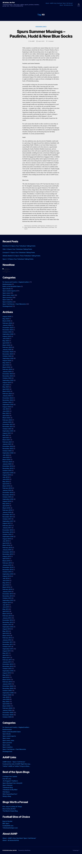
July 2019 (6, 477)
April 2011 (6, 655)
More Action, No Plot (9, 809)
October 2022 (7, 402)
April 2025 (6, 343)
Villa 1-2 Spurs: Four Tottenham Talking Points (17, 249)
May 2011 (6, 653)
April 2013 (6, 611)
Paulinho (38, 227)
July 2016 (6, 541)
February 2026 (7, 323)
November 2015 (8, 554)
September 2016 (8, 536)
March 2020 (6, 459)
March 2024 (6, 367)
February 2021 (7, 442)
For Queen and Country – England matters (16, 282)
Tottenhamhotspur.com (10, 828)
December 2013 (8, 594)
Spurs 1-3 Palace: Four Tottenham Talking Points (18, 259)
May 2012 (6, 631)
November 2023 (8, 376)
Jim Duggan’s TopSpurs (10, 781)
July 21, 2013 (41, 41)
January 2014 (7, 591)
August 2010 (7, 673)
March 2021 (6, 440)
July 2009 (6, 697)
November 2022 (8, 400)
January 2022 (7, 422)
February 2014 (7, 589)
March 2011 (6, 657)
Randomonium (7, 284)
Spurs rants (6, 299)
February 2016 (7, 547)
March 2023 (6, 391)
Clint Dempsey (27, 225)
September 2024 (8, 358)
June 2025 (6, 338)
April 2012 (6, 633)
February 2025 (7, 347)
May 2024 (6, 363)
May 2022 (6, 413)
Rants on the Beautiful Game (12, 286)
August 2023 (7, 382)
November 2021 (8, 426)
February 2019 (7, 488)
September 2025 (8, 334)
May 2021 (6, 435)
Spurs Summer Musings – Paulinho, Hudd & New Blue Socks (41, 34)
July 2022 (6, 409)
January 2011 (7, 662)
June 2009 (6, 699)
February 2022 (7, 420)
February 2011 (7, 660)
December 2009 (8, 686)
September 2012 (8, 627)
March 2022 (6, 418)
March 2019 (6, 486)
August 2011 (7, 651)
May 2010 (6, 675)
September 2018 (8, 499)
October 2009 (7, 690)
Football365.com (8, 826)
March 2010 (6, 679)
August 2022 (7, 407)
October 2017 (7, 519)
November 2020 (8, 448)
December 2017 (8, 514)
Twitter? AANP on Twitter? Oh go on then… (16, 766)
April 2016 (6, 543)
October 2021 (7, 429)
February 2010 (7, 682)
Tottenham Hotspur (5, 271)
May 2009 (6, 701)
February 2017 (7, 525)
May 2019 (6, 481)
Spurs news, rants (41, 26)
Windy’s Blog (7, 796)
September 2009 (8, 693)
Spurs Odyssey (7, 785)
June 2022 (6, 411)
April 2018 (6, 506)
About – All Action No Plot (66, 5)
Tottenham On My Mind (10, 789)
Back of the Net (7, 821)
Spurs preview (7, 297)
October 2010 (7, 668)
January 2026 (7, 325)
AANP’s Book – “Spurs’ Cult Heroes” (14, 762)
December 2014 (8, 567)
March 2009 (6, 706)
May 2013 (6, 609)
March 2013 (6, 613)
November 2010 (8, 666)
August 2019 (7, 475)
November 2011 (8, 644)
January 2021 (7, 444)
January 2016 (7, 550)
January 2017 (7, 528)
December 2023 (8, 374)
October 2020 (7, 451)
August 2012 (7, 629)
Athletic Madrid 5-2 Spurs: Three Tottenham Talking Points (21, 256)
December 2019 (8, 466)
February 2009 (7, 708)
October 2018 (7, 497)
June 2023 (6, 385)
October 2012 (7, 624)
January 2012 (7, 640)
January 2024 (7, 371)
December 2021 (8, 424)
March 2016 (6, 545)
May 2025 (6, 341)
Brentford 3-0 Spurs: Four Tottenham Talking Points (19, 246)
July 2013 (6, 605)
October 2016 (7, 534)
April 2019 (6, 484)
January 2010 (7, 684)
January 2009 (7, 710)
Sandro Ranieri (44, 227)
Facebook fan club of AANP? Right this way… (17, 764)
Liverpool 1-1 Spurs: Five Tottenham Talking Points (19, 252)
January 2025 (7, 349)
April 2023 (6, 389)
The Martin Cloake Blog (10, 811)
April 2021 (6, 437)
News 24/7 (6, 272)
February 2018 (7, 510)
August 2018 (7, 501)
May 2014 (6, 583)
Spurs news (6, 293)
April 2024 (6, 365)
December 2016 (8, 530)
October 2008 (7, 717)
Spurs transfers (8, 302)
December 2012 (8, 620)
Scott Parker (51, 227)
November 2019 (8, 468)
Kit (53, 225)
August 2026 (7, 316)
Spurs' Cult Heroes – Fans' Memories (14, 304)
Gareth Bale (34, 225)
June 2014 (6, 580)
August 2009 (7, 695)
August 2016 (7, 539)
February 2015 (7, 563)
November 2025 (8, 330)
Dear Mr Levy (7, 779)
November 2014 (8, 569)
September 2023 (8, 380)
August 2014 (7, 576)
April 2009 (6, 704)
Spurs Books (7, 288)
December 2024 (8, 352)
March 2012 (6, 635)
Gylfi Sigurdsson (41, 225)
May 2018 (6, 503)
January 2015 (7, 565)
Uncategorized (7, 306)
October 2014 (7, 572)
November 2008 (8, 715)
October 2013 (7, 598)
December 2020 (8, 446)
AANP (33, 41)
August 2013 (7, 602)
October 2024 (7, 356)
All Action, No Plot (9, 2)
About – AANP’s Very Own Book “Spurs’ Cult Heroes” (59, 3)
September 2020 (8, 453)
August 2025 (7, 336)
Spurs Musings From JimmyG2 (12, 783)
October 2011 (7, 646)
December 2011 (8, 642)
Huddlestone (49, 225)
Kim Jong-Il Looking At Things (12, 806)
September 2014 (8, 574)
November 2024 (8, 354)
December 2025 (8, 327)
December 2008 (8, 712)
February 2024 (7, 369)
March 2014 (6, 587)
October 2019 (7, 470)
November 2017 (8, 517)
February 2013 (7, 616)
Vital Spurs (6, 792)
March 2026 (6, 321)
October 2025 (7, 332)
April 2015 (6, 558)
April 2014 (6, 585)
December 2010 (8, 664)
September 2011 (8, 649)
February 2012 (7, 638)
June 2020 (6, 457)
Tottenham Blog (8, 787)
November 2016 (8, 532)
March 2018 (6, 508)
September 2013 (8, 600)
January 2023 (7, 396)
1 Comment (50, 41)
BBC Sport (6, 823)
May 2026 (6, 319)
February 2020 (7, 462)
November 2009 (8, 688)
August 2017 (7, 523)
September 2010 (8, 671)
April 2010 (6, 677)
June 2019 (6, 479)
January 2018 (7, 512)
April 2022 (6, 415)
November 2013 (8, 596)
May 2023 (6, 387)
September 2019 (8, 473)
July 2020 (6, 455)
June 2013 (6, 607)
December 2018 (8, 492)
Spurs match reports (9, 291)
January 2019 (7, 490)
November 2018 (8, 495)
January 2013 (7, 618)
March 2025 (6, 345)
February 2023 (7, 393)
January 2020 (7, 464)
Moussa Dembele (32, 227)
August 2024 (7, 360)
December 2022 (8, 398)
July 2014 (6, 578)
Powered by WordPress (24, 850)
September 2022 (8, 404)
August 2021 (7, 433)
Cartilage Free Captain (10, 776)
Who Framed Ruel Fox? (10, 794)
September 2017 (8, 521)
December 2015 (8, 552)
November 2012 (8, 622)
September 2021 (8, 431)
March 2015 (6, 561)
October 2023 (7, 378)
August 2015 (7, 556)
